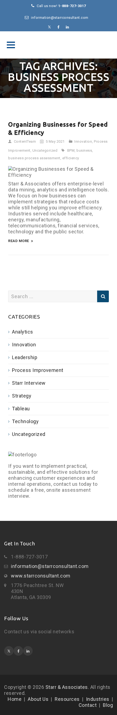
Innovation (83, 141)
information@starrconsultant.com (50, 566)
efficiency (70, 158)
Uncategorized (45, 150)
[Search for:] (58, 296)
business (84, 150)
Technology (25, 421)
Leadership (24, 357)
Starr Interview (29, 383)
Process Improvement (37, 370)
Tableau (21, 408)
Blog (108, 705)
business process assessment (34, 158)
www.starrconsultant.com (40, 576)
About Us (38, 699)
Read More (18, 241)
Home (14, 699)
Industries (97, 699)
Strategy (21, 396)
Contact (88, 705)
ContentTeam (25, 141)
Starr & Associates (58, 45)
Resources (67, 699)
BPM (71, 150)
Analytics (22, 332)
